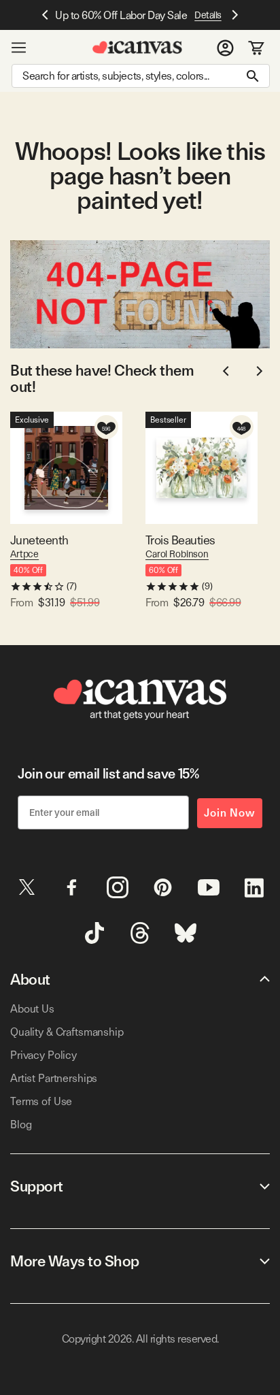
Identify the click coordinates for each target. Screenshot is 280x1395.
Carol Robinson (177, 553)
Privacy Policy (43, 1055)
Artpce (24, 553)
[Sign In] (225, 47)
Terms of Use (41, 1101)
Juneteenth (39, 540)
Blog (20, 1124)
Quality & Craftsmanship (67, 1031)
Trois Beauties (180, 540)
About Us (32, 1008)
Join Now (230, 812)
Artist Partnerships (53, 1078)
